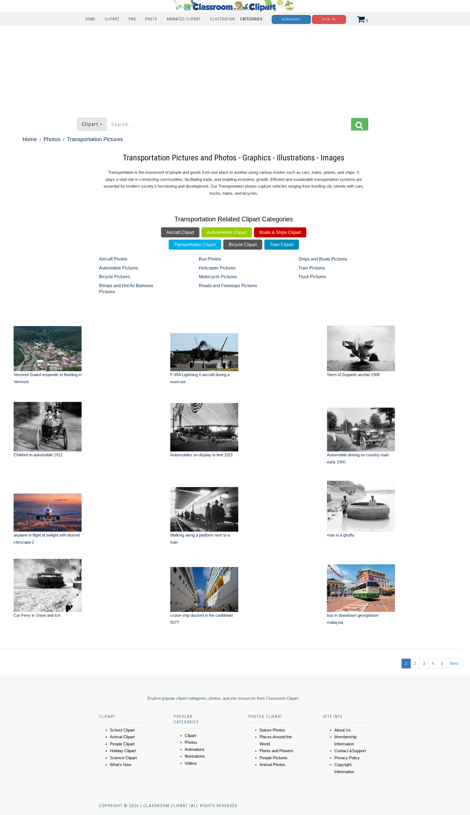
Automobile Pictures (118, 268)
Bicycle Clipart (243, 244)
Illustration (222, 19)
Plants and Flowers (276, 750)
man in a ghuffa (340, 535)
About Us (342, 730)
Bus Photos (210, 259)
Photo (151, 19)
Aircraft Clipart (180, 232)
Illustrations (195, 756)
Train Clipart (281, 244)
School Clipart (122, 730)
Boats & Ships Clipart (280, 232)
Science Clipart (123, 757)
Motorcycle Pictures (218, 276)
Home (90, 19)
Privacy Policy (347, 757)
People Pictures (273, 757)
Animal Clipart (122, 737)
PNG (132, 19)
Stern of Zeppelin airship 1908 (353, 374)
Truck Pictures (312, 276)
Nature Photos (272, 730)
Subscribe (291, 19)
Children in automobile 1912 (38, 455)
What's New (120, 764)
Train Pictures (311, 268)
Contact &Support (350, 750)
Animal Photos (272, 764)
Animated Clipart (183, 19)
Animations (195, 749)
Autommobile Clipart (226, 232)
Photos (52, 139)
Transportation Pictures (95, 139)
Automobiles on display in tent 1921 (201, 455)
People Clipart (122, 744)
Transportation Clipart (195, 244)
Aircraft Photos (113, 259)
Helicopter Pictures (217, 268)
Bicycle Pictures (114, 276)
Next (454, 663)
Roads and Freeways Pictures (228, 285)
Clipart (112, 19)
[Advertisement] (235, 69)
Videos (191, 763)
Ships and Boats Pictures (322, 259)
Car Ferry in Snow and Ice (37, 615)
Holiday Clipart (123, 750)
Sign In (329, 19)
